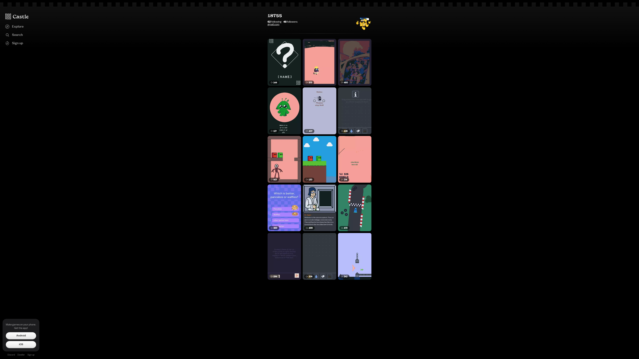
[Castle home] (17, 16)
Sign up (30, 355)
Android (21, 335)
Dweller (21, 355)
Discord (11, 355)
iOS (21, 344)
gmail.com (273, 24)
